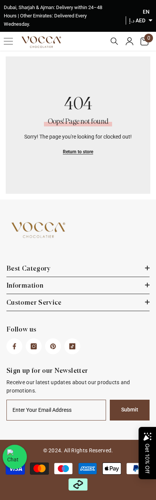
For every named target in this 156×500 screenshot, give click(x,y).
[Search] (114, 41)
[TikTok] (72, 346)
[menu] (8, 41)
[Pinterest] (53, 346)
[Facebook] (14, 346)
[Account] (129, 41)
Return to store (78, 151)
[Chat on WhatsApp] (15, 457)
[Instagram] (34, 346)
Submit (129, 410)
